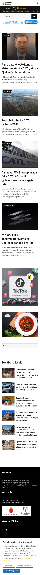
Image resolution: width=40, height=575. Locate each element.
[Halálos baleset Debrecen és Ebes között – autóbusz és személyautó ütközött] (8, 387)
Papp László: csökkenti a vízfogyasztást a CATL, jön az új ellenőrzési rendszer (20, 68)
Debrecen (21, 8)
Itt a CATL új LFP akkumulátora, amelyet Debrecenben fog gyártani (18, 238)
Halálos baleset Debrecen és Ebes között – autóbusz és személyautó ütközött (26, 387)
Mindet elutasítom (24, 565)
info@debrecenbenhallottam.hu (13, 502)
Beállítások (8, 565)
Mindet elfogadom (11, 571)
